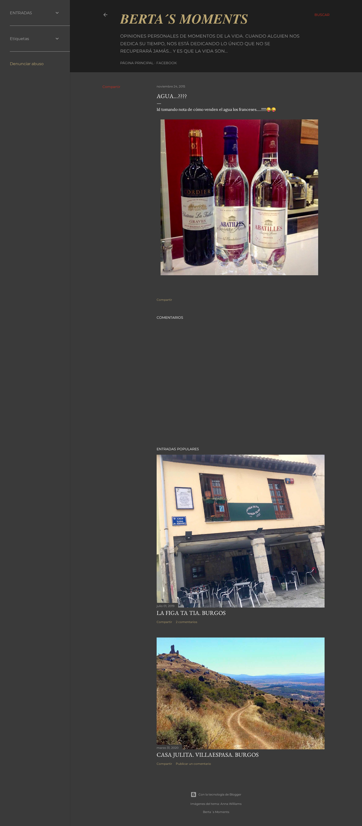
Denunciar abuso (27, 63)
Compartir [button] (111, 87)
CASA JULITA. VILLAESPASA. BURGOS (208, 754)
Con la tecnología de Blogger (219, 794)
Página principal (136, 63)
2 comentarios (186, 622)
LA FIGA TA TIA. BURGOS (191, 613)
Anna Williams (231, 804)
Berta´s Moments (184, 18)
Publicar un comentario (193, 764)
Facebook (166, 63)
